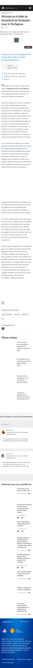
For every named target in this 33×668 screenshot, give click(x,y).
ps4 (3, 318)
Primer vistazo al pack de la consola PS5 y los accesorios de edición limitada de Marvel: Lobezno (24, 508)
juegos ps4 (17, 314)
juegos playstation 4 (7, 314)
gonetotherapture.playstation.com (15, 148)
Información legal (8, 663)
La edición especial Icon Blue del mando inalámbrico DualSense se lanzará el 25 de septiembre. (24, 558)
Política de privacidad (24, 659)
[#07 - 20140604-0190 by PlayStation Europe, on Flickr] (16, 179)
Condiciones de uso (8, 659)
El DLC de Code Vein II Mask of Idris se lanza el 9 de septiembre (24, 573)
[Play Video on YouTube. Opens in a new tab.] (28, 47)
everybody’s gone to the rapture (10, 310)
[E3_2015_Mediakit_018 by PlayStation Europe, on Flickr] (16, 290)
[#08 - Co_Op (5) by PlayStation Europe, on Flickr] (16, 192)
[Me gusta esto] (29, 494)
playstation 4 (25, 314)
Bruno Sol (10, 65)
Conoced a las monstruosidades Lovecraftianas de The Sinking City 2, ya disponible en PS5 (23, 607)
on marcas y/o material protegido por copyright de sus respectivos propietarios (16, 648)
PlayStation (11, 8)
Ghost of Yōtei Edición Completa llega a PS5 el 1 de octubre (23, 523)
